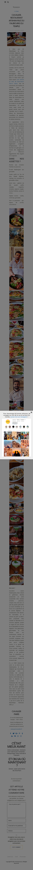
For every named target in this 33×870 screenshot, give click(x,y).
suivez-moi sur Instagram (18, 417)
